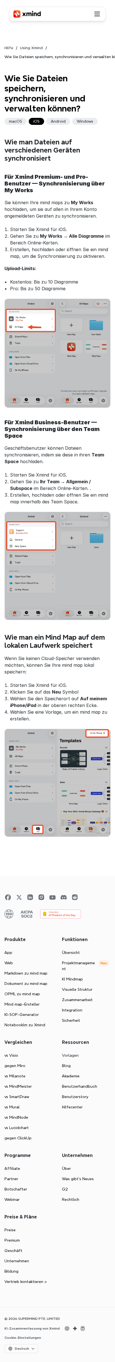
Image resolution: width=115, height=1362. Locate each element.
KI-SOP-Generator (21, 1014)
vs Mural (12, 1107)
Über (66, 1168)
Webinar (12, 1199)
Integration (72, 1010)
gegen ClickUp (18, 1138)
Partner (11, 1179)
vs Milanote (14, 1076)
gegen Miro (14, 1066)
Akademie (71, 1076)
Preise (10, 1230)
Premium (12, 1240)
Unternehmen (16, 1261)
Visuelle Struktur (77, 989)
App (8, 952)
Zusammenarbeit (77, 1000)
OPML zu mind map (22, 994)
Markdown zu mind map (25, 973)
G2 (65, 1189)
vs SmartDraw (16, 1097)
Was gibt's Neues (78, 1179)
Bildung (11, 1271)
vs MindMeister (18, 1086)
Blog (66, 1066)
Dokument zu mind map (25, 983)
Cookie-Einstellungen (22, 1337)
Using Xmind (31, 48)
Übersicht (71, 952)
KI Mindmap (72, 979)
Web (8, 963)
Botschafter (15, 1189)
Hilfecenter (72, 1107)
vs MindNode (16, 1117)
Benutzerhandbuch (79, 1086)
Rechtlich (70, 1199)
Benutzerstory (75, 1097)
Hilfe (8, 48)
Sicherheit (71, 1020)
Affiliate (12, 1168)
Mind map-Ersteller (22, 1004)
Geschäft (13, 1251)
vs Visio (11, 1055)
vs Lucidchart (16, 1128)
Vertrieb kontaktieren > (25, 1282)
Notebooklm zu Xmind (24, 1025)
